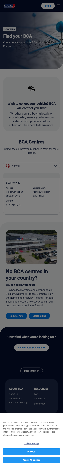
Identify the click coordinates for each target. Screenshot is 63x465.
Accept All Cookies (31, 460)
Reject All (31, 451)
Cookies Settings (31, 443)
